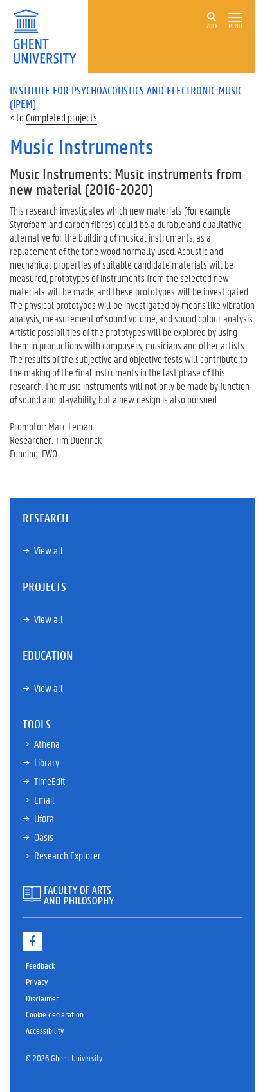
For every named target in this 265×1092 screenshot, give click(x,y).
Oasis (43, 836)
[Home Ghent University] (49, 35)
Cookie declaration (55, 1013)
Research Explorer (67, 855)
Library (46, 762)
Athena (47, 743)
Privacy (37, 981)
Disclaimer (42, 997)
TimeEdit (50, 781)
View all (48, 550)
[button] (235, 17)
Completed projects (61, 117)
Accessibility (45, 1030)
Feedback (40, 965)
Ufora (44, 818)
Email (44, 799)
